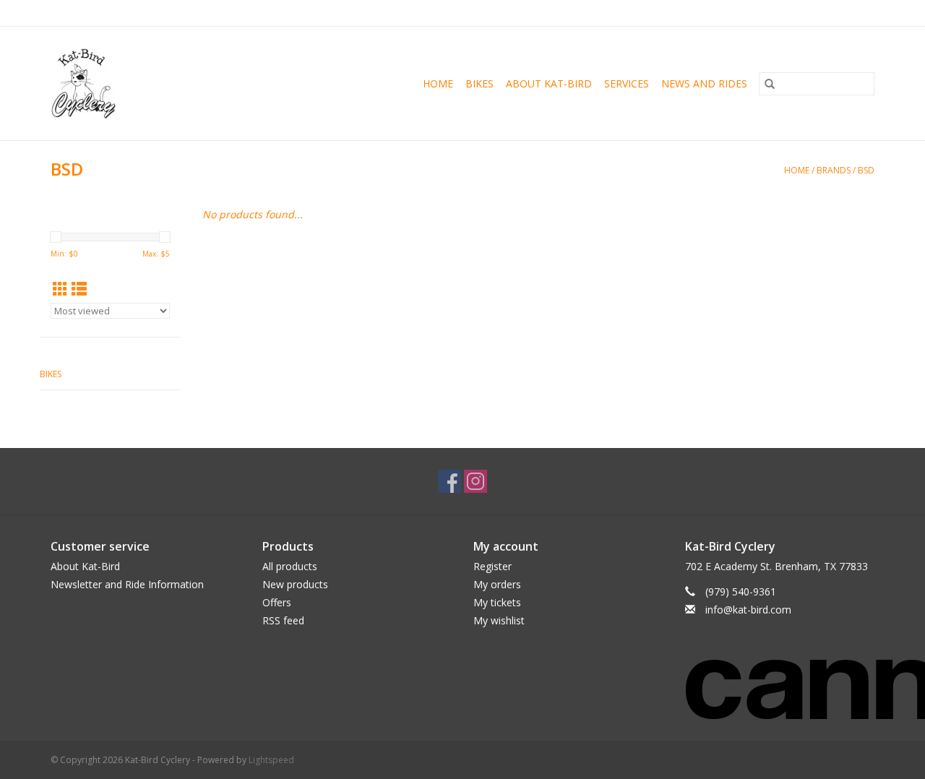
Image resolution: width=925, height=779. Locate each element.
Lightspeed (271, 760)
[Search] (769, 83)
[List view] (79, 289)
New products (295, 584)
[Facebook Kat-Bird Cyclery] (449, 481)
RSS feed (283, 620)
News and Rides (704, 83)
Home (438, 83)
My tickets (497, 602)
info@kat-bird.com (748, 609)
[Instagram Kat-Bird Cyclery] (475, 481)
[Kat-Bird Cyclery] (103, 83)
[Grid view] (60, 289)
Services (626, 83)
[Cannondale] (780, 680)
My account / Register (830, 13)
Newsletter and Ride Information (127, 584)
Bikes (479, 83)
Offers (276, 602)
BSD (866, 170)
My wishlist (499, 620)
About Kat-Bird (549, 83)
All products (289, 566)
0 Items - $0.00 (723, 13)
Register (492, 566)
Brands (834, 170)
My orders (497, 584)
